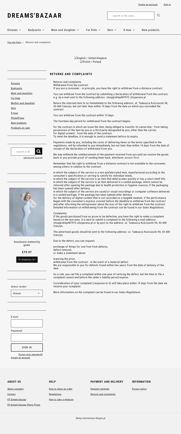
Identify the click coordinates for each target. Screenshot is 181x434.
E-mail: (15, 316)
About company (15, 389)
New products (19, 122)
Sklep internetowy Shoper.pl (90, 418)
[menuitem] (17, 30)
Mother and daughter (23, 103)
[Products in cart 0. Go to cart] (170, 16)
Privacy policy (139, 389)
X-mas (14, 113)
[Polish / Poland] (90, 61)
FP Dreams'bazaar (16, 399)
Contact (11, 394)
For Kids (15, 98)
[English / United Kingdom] (90, 58)
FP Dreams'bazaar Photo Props (23, 404)
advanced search (33, 157)
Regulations (55, 394)
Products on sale (20, 127)
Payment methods (99, 389)
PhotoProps (17, 118)
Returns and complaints (103, 394)
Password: (17, 330)
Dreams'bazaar (34, 15)
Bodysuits (16, 88)
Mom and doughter (22, 93)
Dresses (15, 83)
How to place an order (60, 389)
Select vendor (19, 286)
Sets (13, 108)
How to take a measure (61, 399)
